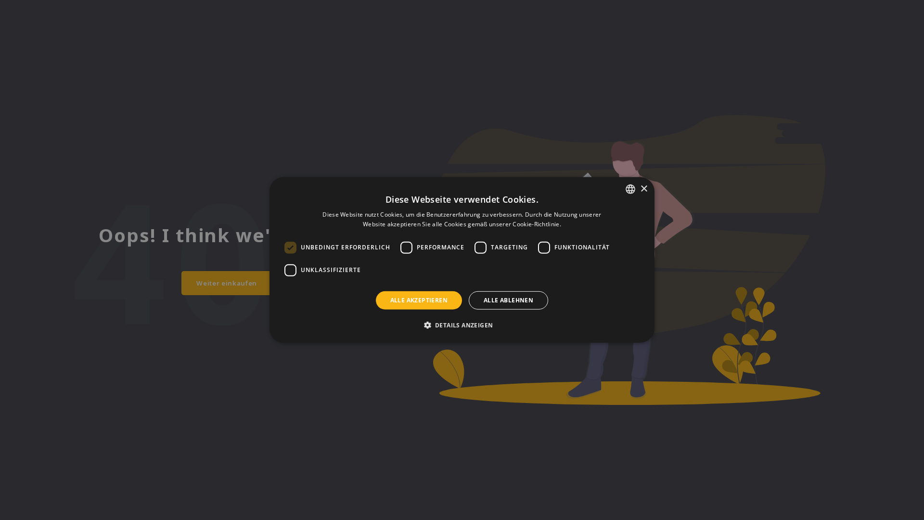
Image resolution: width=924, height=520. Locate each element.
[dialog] (462, 260)
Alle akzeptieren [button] (419, 300)
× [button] (643, 188)
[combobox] (630, 189)
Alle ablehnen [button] (508, 300)
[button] (462, 325)
